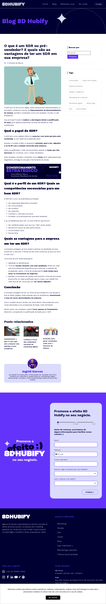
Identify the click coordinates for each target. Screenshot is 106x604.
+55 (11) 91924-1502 (15, 572)
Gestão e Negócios (76, 92)
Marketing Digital (76, 103)
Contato (99, 4)
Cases (60, 537)
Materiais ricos (68, 4)
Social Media (81, 109)
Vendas (60, 528)
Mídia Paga (91, 103)
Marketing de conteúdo (78, 97)
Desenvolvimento (76, 86)
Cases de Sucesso (89, 80)
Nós (59, 532)
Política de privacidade (67, 554)
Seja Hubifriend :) (65, 546)
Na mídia (83, 4)
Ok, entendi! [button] (53, 597)
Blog (54, 4)
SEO (70, 109)
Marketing (61, 524)
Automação (73, 80)
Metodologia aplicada (67, 550)
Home (45, 4)
